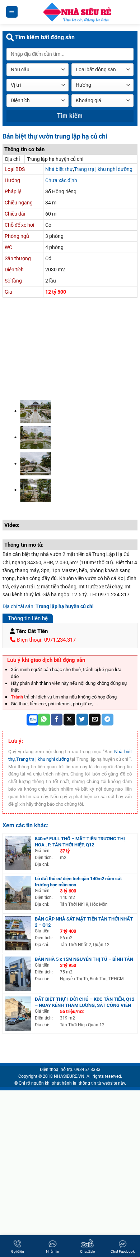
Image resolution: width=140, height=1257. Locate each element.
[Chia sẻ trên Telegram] (107, 719)
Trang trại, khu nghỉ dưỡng (103, 169)
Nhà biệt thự (59, 169)
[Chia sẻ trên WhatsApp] (44, 719)
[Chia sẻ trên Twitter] (82, 719)
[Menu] (12, 12)
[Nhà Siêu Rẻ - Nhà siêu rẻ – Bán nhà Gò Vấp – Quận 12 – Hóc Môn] (76, 12)
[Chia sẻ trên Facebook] (56, 719)
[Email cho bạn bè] (95, 719)
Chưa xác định (61, 180)
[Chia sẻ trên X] (69, 719)
